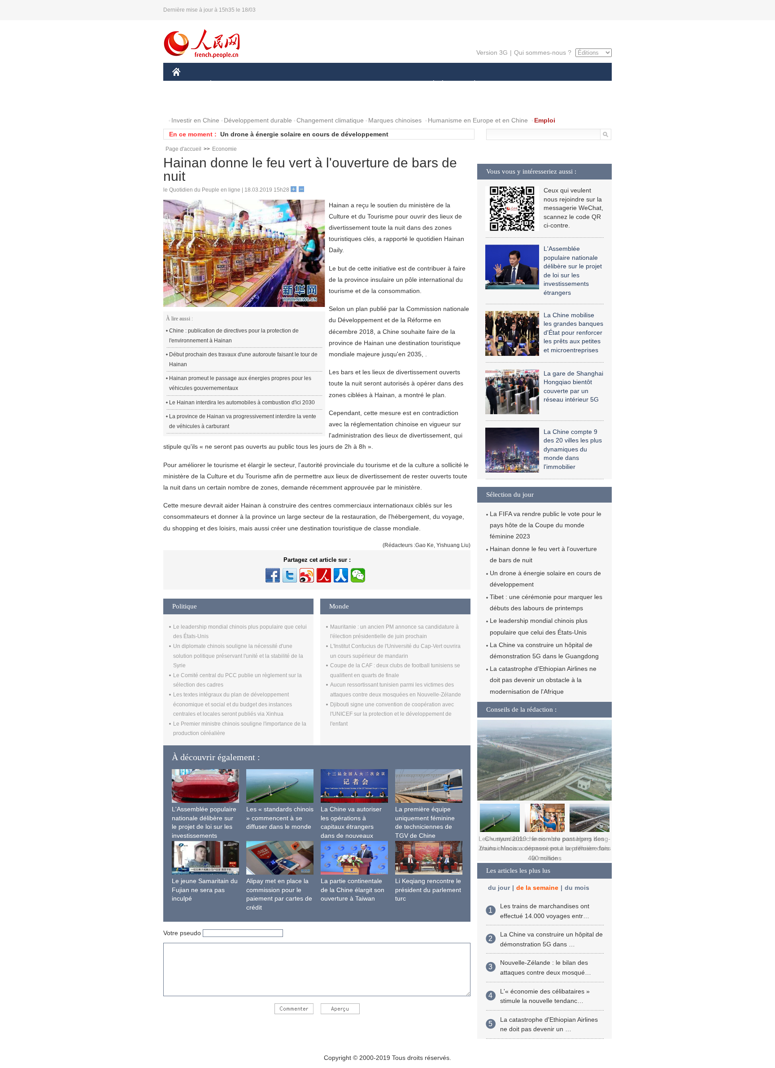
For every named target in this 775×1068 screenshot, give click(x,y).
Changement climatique (330, 120)
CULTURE (388, 84)
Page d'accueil (183, 149)
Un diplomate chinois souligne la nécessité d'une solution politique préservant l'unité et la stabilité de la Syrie (238, 656)
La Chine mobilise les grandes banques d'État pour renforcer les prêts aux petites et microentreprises (573, 332)
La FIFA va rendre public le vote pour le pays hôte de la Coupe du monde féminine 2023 (545, 525)
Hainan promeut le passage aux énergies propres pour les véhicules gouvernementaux (240, 383)
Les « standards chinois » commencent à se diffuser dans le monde (279, 817)
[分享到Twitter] (290, 575)
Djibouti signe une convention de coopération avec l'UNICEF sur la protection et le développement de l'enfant (392, 714)
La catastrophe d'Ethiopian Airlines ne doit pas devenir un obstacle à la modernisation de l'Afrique (543, 680)
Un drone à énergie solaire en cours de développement (304, 134)
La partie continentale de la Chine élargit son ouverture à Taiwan (352, 889)
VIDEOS (227, 102)
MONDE (269, 84)
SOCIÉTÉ (429, 84)
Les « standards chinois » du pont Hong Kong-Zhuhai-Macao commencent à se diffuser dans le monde (545, 848)
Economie (224, 149)
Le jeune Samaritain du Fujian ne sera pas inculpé (205, 889)
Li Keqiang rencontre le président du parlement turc (428, 889)
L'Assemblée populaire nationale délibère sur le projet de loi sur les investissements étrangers (204, 826)
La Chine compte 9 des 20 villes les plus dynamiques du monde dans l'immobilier (573, 449)
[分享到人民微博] (324, 575)
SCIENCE (347, 84)
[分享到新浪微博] (307, 575)
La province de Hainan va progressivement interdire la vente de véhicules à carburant (242, 421)
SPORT (506, 84)
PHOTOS (191, 102)
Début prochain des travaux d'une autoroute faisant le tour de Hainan (243, 359)
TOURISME (545, 84)
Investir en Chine (195, 120)
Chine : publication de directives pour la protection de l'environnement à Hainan (234, 336)
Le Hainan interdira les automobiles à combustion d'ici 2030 (242, 402)
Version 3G (492, 52)
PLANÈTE (469, 84)
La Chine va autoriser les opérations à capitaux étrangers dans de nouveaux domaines (351, 826)
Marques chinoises (395, 120)
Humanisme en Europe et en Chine (478, 120)
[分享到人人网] (341, 575)
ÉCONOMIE (227, 84)
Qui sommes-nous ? (542, 52)
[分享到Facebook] (273, 575)
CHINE (188, 84)
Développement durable (258, 120)
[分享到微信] (358, 575)
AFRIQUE (307, 84)
